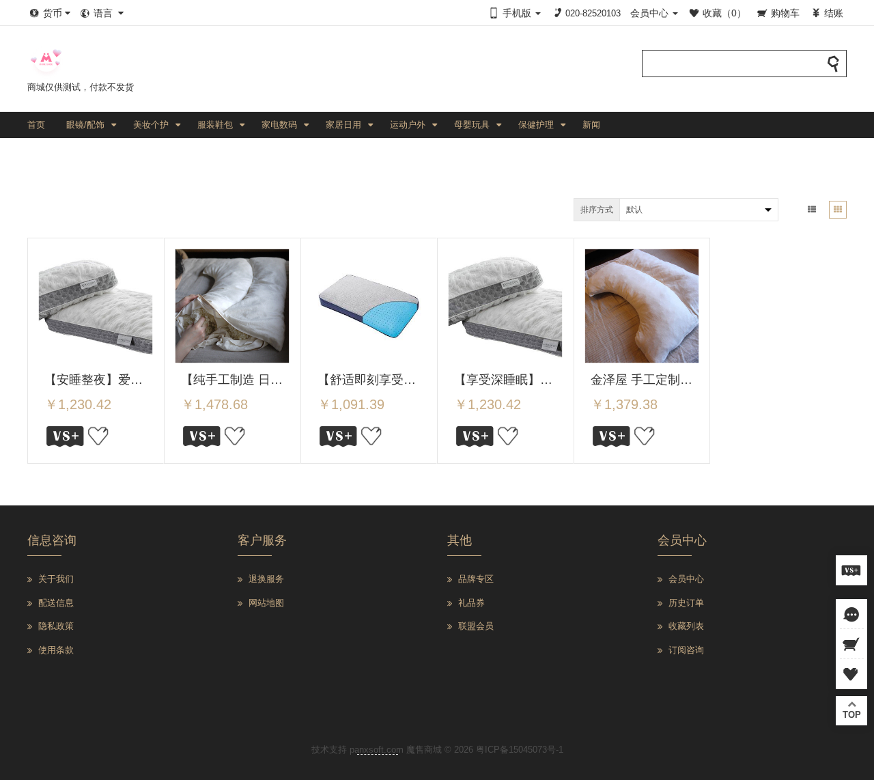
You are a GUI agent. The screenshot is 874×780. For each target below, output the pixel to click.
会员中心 (686, 579)
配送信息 (56, 603)
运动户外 (407, 125)
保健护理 (536, 125)
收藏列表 (686, 626)
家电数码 (279, 125)
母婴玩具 (472, 125)
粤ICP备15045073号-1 (519, 749)
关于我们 (56, 579)
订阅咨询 (686, 650)
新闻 (591, 125)
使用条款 (56, 650)
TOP (852, 715)
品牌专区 (476, 579)
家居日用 (343, 125)
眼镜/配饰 (85, 125)
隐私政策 (56, 626)
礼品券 (471, 603)
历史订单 (686, 603)
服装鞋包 (215, 125)
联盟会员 (476, 626)
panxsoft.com (377, 749)
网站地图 (266, 603)
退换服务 (266, 579)
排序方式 (596, 209)
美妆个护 (151, 125)
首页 (36, 125)
